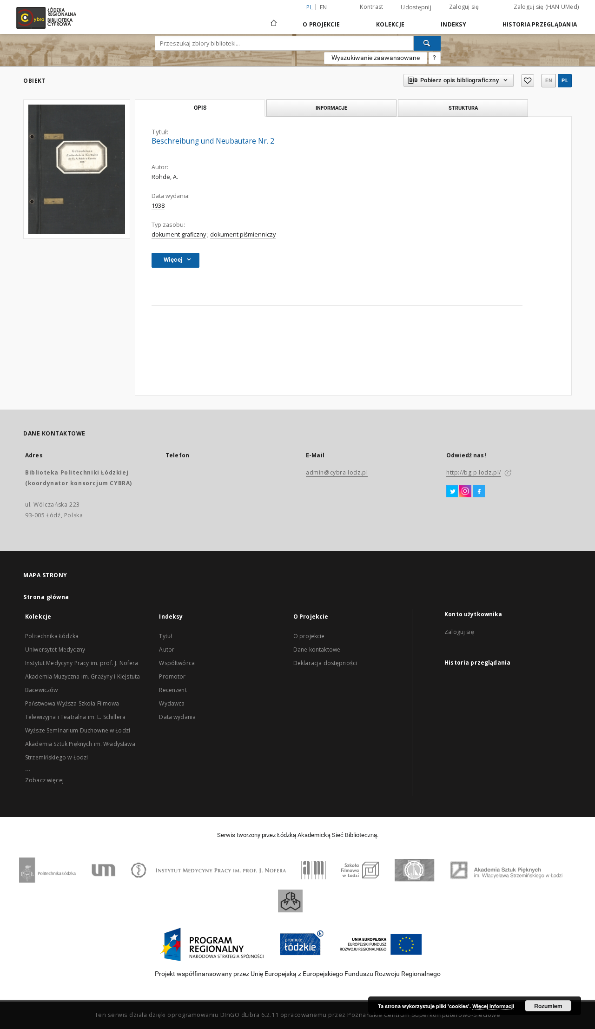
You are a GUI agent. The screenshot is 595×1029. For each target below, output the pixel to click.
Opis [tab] (200, 108)
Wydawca (172, 703)
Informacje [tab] (331, 108)
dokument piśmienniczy (243, 234)
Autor (166, 649)
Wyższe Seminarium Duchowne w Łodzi (77, 730)
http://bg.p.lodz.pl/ (473, 472)
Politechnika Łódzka (52, 636)
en (323, 7)
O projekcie (309, 636)
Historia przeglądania (539, 24)
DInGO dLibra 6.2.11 (249, 1015)
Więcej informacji (493, 1006)
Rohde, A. (165, 177)
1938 (158, 206)
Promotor (172, 676)
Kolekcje (390, 24)
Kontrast (371, 7)
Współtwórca (177, 663)
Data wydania (177, 717)
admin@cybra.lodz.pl (337, 472)
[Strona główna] (273, 19)
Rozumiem (548, 1006)
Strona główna (46, 597)
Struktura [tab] (463, 108)
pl (565, 81)
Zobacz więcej (44, 780)
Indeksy (453, 24)
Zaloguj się (464, 7)
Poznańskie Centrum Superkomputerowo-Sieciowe (423, 1015)
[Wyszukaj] (427, 43)
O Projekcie (321, 24)
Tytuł (165, 636)
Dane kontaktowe (316, 649)
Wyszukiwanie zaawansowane (375, 57)
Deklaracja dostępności (325, 663)
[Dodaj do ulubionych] (527, 80)
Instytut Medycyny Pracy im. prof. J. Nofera (81, 663)
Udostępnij (416, 7)
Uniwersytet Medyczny (55, 649)
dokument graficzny (179, 234)
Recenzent (172, 690)
